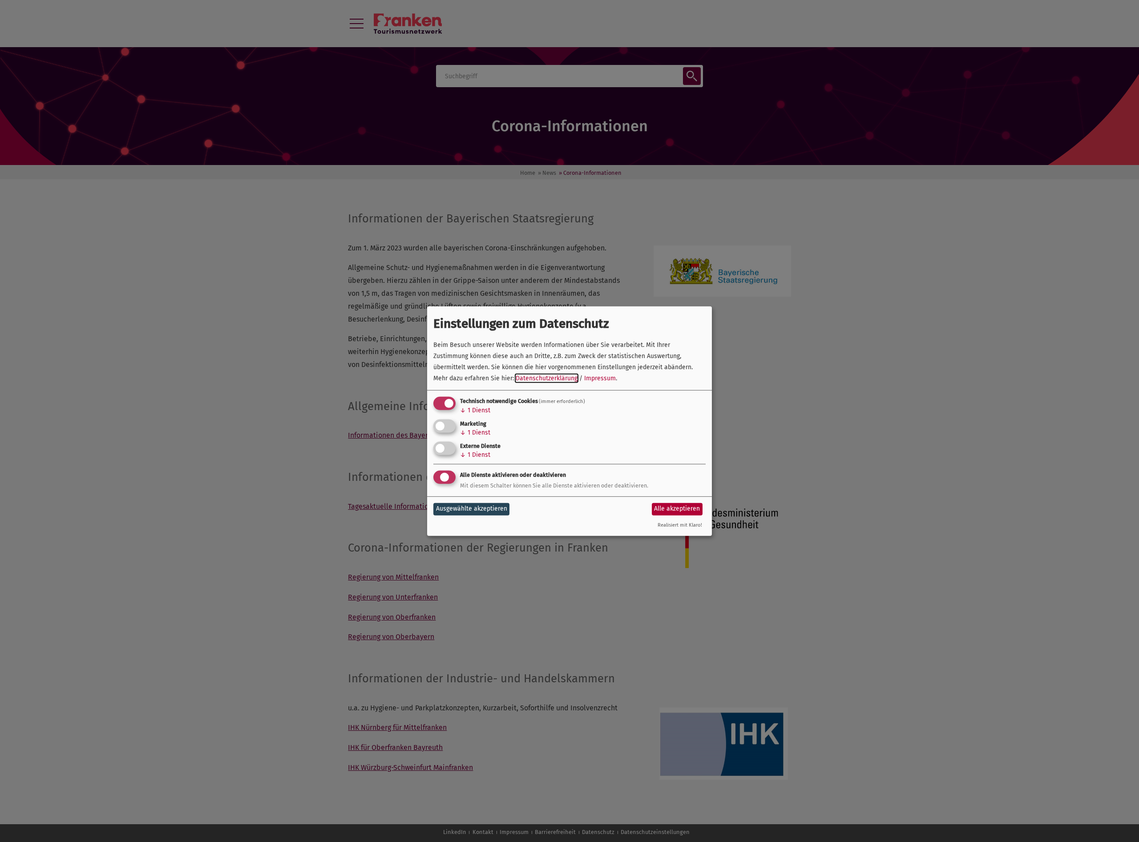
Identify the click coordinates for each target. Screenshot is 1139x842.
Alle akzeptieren (677, 508)
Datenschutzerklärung (547, 378)
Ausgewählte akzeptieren (471, 508)
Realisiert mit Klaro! (680, 525)
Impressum (600, 378)
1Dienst (475, 410)
